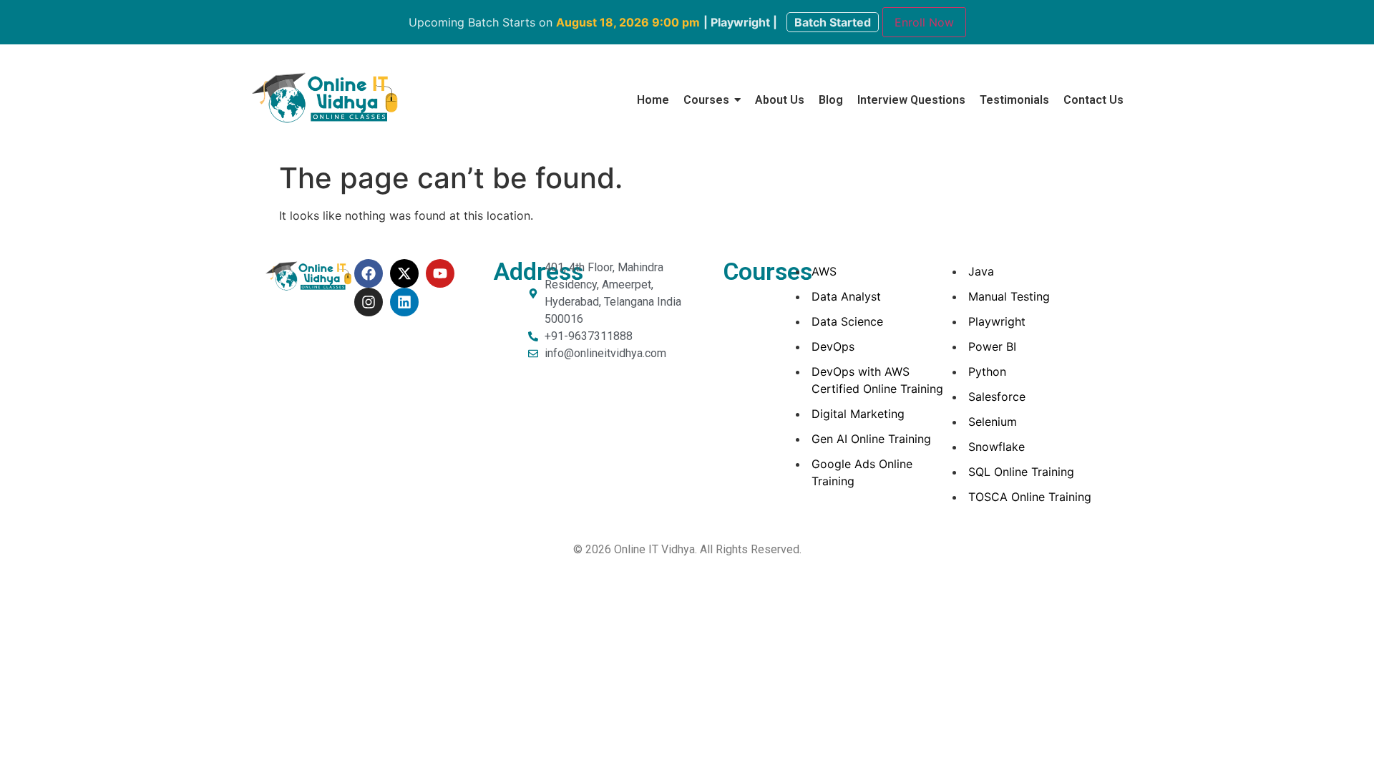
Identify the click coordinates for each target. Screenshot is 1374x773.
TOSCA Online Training (1029, 497)
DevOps (833, 346)
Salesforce (996, 396)
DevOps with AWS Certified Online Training (877, 380)
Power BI (992, 346)
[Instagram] (368, 302)
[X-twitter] (404, 273)
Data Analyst (846, 296)
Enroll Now (924, 22)
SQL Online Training (1021, 472)
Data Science (847, 321)
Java (981, 271)
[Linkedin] (404, 302)
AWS (824, 271)
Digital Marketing (858, 414)
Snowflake (996, 446)
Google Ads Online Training (862, 472)
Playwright (996, 321)
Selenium (992, 421)
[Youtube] (440, 273)
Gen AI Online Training (871, 439)
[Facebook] (368, 273)
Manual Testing (1009, 296)
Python (987, 371)
